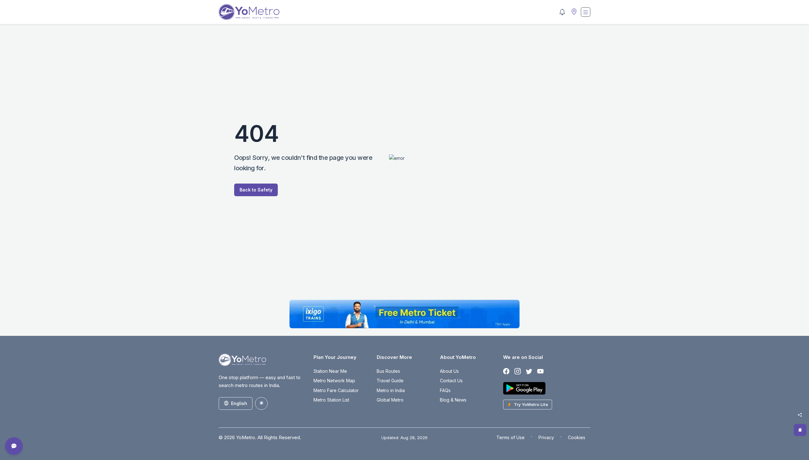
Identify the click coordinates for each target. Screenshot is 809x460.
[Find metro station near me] (573, 12)
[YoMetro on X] (529, 371)
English (239, 403)
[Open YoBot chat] (14, 446)
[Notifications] (562, 12)
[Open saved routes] (800, 430)
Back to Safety (256, 189)
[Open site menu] (585, 12)
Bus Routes (388, 371)
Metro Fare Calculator (336, 390)
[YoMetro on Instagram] (517, 371)
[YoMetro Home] (249, 12)
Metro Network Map (334, 380)
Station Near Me (330, 371)
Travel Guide (390, 380)
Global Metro (390, 399)
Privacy (546, 437)
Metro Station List (331, 399)
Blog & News (453, 399)
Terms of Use (510, 437)
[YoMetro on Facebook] (506, 371)
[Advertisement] (404, 76)
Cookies (576, 437)
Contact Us (451, 380)
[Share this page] (800, 415)
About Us (449, 371)
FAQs (445, 390)
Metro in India (391, 390)
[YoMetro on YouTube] (540, 371)
